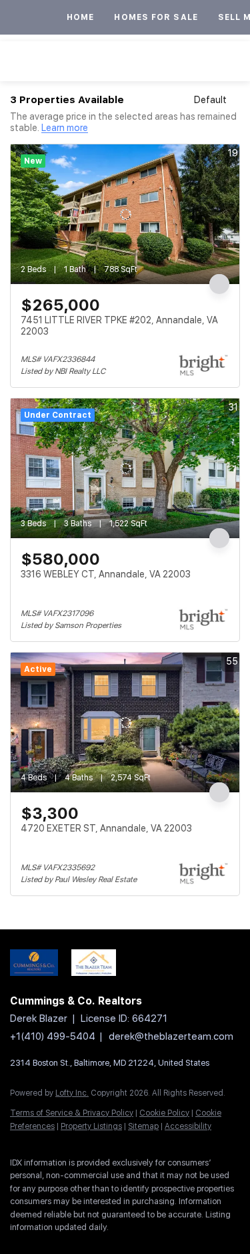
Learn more (64, 128)
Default (210, 99)
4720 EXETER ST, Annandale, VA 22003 (106, 828)
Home (80, 17)
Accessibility (188, 1126)
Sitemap (143, 1126)
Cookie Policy (164, 1113)
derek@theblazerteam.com (171, 1036)
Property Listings (91, 1126)
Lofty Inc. (72, 1093)
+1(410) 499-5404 (52, 1036)
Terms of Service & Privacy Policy (71, 1113)
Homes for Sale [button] (155, 17)
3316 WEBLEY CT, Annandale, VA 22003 (106, 574)
